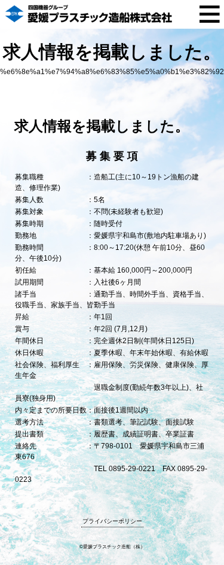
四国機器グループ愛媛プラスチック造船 (90, 14)
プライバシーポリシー (112, 521)
